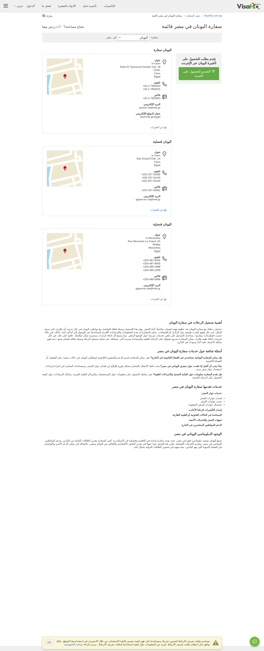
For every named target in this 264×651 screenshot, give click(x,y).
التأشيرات (109, 5)
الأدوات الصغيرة (67, 5)
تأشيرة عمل (90, 5)
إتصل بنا (46, 5)
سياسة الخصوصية (73, 644)
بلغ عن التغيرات (158, 127)
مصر (111, 37)
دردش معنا (49, 27)
